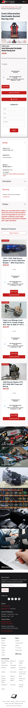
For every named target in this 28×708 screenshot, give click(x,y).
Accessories (18, 650)
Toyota (3, 655)
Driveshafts (13, 665)
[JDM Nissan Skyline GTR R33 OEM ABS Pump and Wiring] (14, 371)
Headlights (13, 667)
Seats (17, 7)
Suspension (4, 684)
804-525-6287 (5, 606)
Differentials (4, 665)
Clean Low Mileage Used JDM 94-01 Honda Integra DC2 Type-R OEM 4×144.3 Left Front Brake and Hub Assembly (13, 324)
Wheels (17, 645)
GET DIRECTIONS (6, 631)
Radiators (12, 676)
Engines (17, 640)
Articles (8, 701)
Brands (3, 638)
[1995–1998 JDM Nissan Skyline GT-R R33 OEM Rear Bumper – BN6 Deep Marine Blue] (14, 248)
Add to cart (5, 86)
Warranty (17, 701)
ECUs (20, 665)
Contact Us (22, 701)
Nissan (3, 647)
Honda (10, 174)
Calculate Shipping (14, 92)
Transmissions (19, 643)
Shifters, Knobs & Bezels (3, 680)
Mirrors (3, 676)
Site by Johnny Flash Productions (14, 705)
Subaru (3, 650)
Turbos (3, 689)
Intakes (3, 672)
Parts (17, 638)
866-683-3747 (5, 609)
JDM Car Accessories (10, 7)
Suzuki (3, 652)
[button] (24, 1)
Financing (12, 701)
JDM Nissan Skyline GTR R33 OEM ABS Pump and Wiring (13, 384)
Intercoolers (13, 672)
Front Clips (18, 647)
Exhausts (3, 667)
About (4, 701)
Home (2, 7)
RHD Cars (18, 654)
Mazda (3, 643)
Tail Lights (12, 684)
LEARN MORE (6, 197)
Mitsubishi (4, 645)
